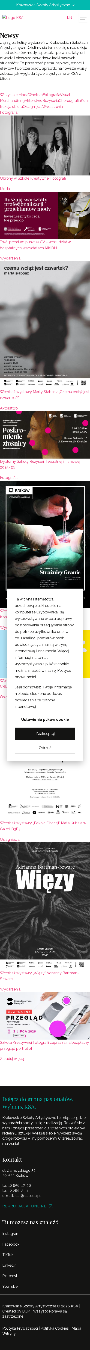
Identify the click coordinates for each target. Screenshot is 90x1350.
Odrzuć (45, 748)
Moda (5, 189)
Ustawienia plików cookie (45, 719)
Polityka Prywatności (20, 1328)
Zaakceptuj (45, 733)
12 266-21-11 (19, 1190)
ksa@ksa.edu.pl (28, 1196)
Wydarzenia (10, 258)
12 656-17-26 (19, 1185)
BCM (26, 1311)
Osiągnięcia (10, 839)
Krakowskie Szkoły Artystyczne (43, 5)
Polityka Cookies (55, 1328)
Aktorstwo (9, 408)
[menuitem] (69, 17)
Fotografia (9, 112)
